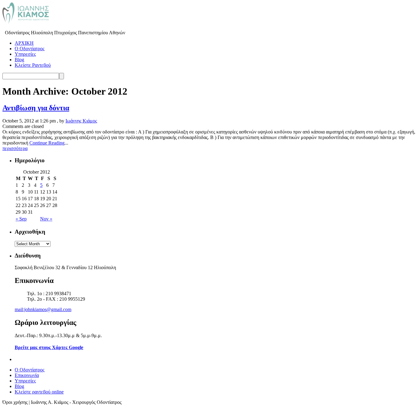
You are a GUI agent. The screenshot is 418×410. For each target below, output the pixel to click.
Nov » (46, 218)
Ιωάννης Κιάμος (81, 120)
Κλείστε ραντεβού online (39, 391)
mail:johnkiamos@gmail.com (43, 309)
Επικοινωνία (27, 375)
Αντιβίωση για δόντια (35, 108)
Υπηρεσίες (25, 54)
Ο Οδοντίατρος (29, 48)
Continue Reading (47, 142)
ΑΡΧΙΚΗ (24, 43)
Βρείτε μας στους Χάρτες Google (49, 347)
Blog (19, 59)
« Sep (21, 218)
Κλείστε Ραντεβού (33, 65)
